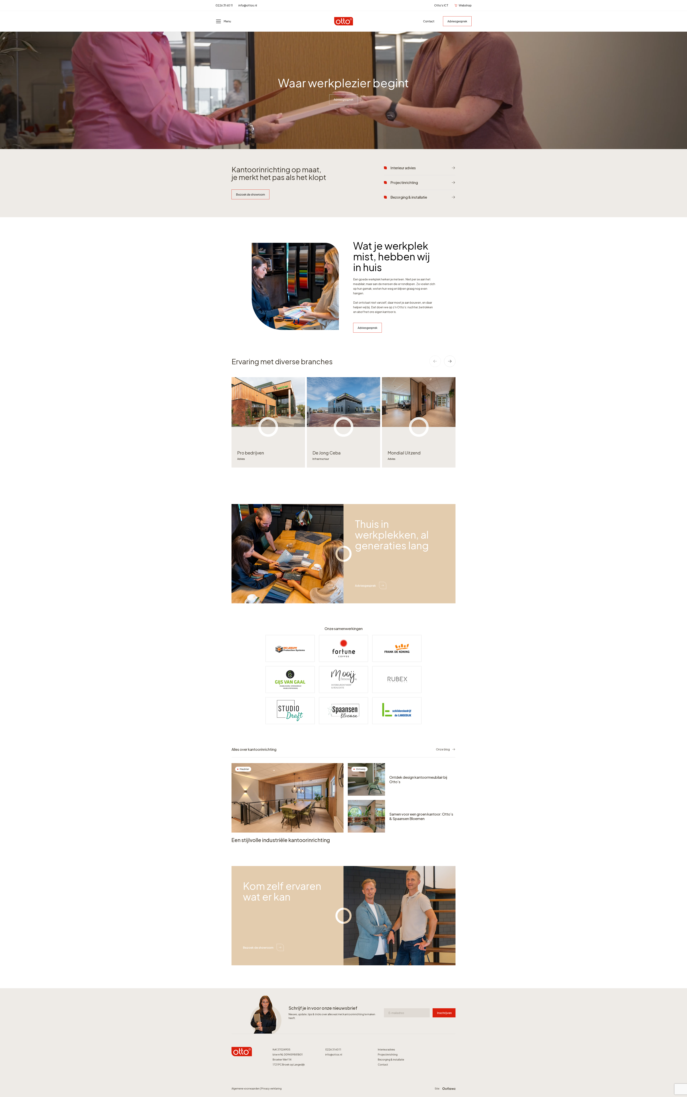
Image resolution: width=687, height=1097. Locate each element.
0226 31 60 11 (224, 5)
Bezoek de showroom (250, 194)
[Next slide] (449, 361)
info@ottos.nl (247, 5)
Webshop (465, 5)
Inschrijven (444, 1013)
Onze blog (443, 749)
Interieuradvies (386, 1049)
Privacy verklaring (271, 1088)
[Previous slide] (435, 361)
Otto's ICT (441, 5)
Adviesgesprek (457, 21)
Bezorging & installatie (391, 1059)
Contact (428, 21)
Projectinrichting (388, 1054)
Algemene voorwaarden (246, 1088)
